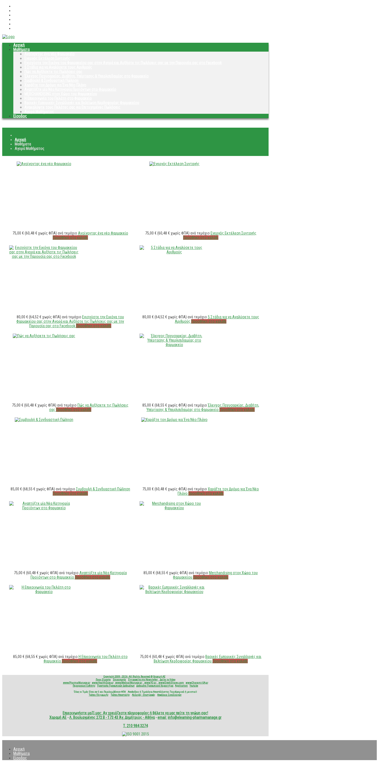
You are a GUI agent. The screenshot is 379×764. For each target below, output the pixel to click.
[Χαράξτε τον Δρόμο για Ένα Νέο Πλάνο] (174, 419)
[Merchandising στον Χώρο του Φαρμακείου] (174, 508)
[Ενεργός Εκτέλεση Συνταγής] (174, 164)
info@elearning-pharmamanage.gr (194, 717)
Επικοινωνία (119, 679)
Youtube (194, 685)
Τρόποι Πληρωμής (98, 694)
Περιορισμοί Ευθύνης (84, 685)
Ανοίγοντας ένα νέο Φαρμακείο (49, 54)
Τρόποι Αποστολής (120, 694)
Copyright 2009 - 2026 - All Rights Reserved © (128, 676)
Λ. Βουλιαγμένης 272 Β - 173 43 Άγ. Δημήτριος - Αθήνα (112, 717)
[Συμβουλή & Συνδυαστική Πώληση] (44, 419)
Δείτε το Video (167, 679)
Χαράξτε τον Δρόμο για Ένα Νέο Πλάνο (55, 85)
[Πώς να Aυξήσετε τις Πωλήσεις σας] (44, 336)
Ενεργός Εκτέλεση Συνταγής (47, 58)
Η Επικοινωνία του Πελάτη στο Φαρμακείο (58, 98)
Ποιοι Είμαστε (103, 679)
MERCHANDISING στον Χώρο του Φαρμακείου (60, 94)
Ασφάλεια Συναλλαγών (169, 694)
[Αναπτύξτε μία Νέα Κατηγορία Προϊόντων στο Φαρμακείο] (44, 508)
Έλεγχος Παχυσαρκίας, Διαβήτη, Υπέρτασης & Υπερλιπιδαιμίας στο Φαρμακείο (86, 76)
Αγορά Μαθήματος (39, 111)
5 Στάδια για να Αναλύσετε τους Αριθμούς (58, 67)
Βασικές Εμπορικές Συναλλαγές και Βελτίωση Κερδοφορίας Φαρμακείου (81, 102)
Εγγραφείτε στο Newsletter (143, 679)
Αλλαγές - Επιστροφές (143, 694)
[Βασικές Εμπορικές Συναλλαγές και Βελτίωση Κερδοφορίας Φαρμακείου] (174, 591)
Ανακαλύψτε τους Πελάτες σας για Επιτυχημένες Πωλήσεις (72, 107)
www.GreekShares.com (170, 682)
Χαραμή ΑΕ (159, 676)
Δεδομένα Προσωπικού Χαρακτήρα (154, 685)
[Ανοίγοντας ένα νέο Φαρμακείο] (44, 164)
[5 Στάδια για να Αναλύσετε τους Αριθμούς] (174, 252)
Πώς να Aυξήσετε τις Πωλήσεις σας (53, 71)
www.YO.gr (149, 682)
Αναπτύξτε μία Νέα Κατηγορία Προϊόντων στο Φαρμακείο (70, 89)
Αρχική (19, 45)
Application (181, 685)
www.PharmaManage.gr (76, 682)
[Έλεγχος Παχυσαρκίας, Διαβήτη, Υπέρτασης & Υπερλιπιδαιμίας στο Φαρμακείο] (174, 344)
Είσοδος (20, 116)
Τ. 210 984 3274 (135, 725)
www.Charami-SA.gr (197, 682)
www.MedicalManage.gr (128, 682)
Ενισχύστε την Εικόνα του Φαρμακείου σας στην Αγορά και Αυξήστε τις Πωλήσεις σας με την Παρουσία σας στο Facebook (123, 62)
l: (162, 717)
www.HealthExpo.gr (102, 682)
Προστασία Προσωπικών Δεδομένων (116, 685)
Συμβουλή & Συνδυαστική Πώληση (51, 80)
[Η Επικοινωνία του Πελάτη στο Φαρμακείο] (44, 591)
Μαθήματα (21, 49)
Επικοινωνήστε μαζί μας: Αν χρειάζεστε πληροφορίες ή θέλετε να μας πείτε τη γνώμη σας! (135, 713)
